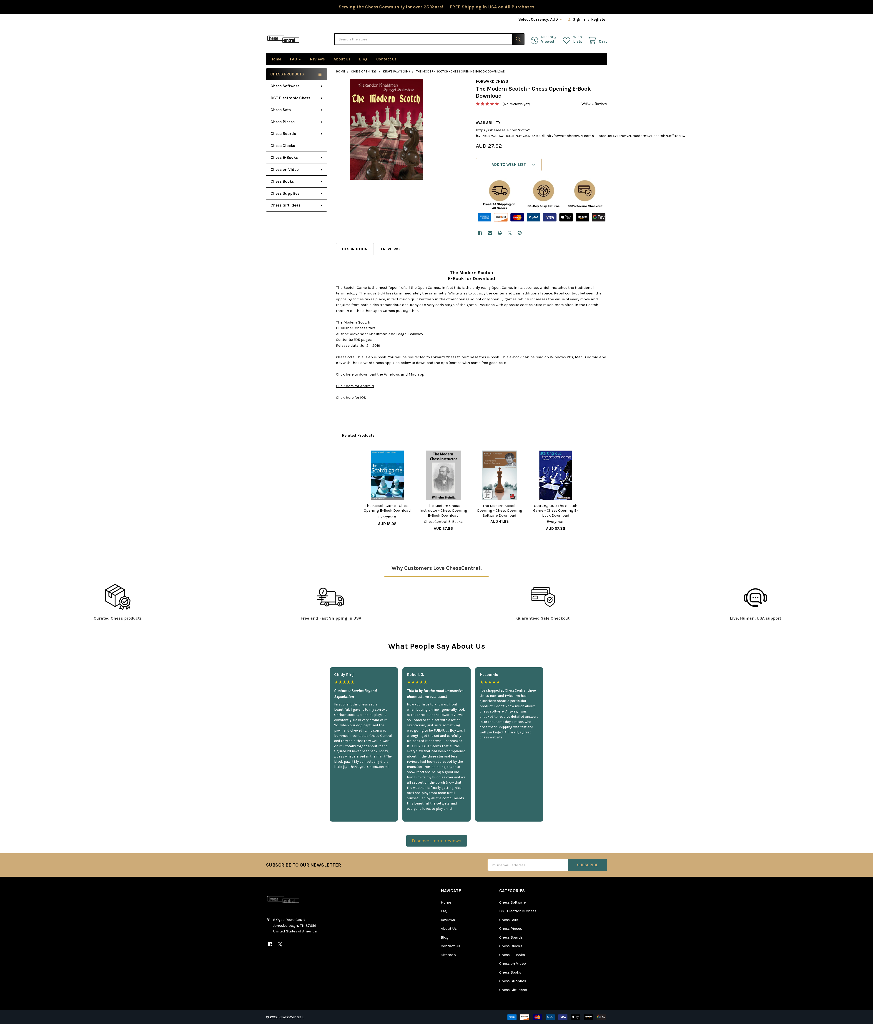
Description (355, 249)
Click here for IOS (351, 397)
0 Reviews (389, 249)
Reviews (317, 59)
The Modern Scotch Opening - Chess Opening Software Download (499, 510)
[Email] (490, 233)
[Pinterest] (519, 233)
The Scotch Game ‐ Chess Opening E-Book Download (387, 508)
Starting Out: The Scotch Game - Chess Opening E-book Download (555, 510)
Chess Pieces (283, 122)
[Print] (500, 233)
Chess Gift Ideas (286, 205)
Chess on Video (285, 169)
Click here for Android (355, 386)
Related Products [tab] (358, 435)
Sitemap (448, 954)
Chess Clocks (283, 145)
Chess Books (282, 181)
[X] (510, 233)
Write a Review (594, 103)
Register (599, 19)
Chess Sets (281, 109)
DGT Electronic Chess (290, 98)
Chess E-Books (284, 157)
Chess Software (285, 86)
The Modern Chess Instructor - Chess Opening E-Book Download (443, 510)
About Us (342, 59)
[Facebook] (480, 233)
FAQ (293, 59)
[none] (386, 129)
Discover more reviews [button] (436, 840)
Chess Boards (283, 133)
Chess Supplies (285, 193)
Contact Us (386, 59)
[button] (508, 164)
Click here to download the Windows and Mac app (380, 374)
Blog (363, 59)
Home (275, 59)
